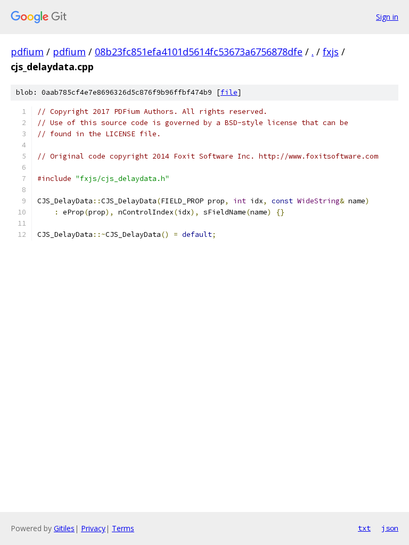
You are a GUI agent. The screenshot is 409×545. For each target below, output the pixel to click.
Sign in (387, 17)
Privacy (93, 528)
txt (364, 528)
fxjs (331, 51)
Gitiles (64, 528)
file (229, 92)
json (389, 528)
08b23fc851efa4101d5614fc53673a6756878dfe (198, 51)
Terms (123, 528)
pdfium (27, 51)
